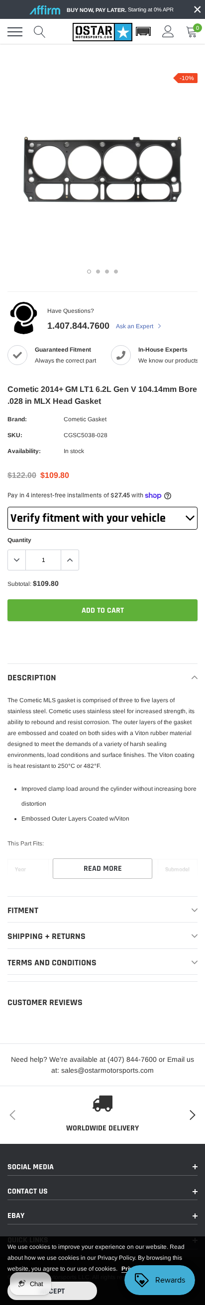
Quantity (19, 540)
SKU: (14, 435)
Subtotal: (19, 583)
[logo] (102, 31)
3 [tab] (107, 272)
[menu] (14, 31)
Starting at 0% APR (120, 9)
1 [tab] (89, 272)
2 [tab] (98, 272)
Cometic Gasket (85, 419)
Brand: (17, 419)
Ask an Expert (135, 326)
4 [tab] (116, 272)
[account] (168, 31)
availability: (24, 451)
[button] (143, 31)
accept (52, 1291)
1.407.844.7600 (78, 326)
